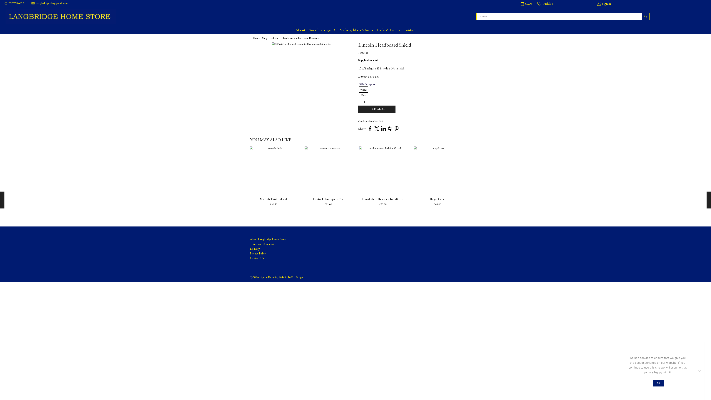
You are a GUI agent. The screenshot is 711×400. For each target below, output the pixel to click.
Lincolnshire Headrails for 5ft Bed (382, 199)
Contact (409, 29)
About (300, 29)
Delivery (255, 249)
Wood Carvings (320, 29)
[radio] (363, 89)
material (363, 84)
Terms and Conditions (263, 244)
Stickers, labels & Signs (356, 29)
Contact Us (257, 258)
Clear (363, 95)
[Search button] (645, 16)
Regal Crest (437, 199)
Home (256, 38)
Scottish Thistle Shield (273, 199)
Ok (658, 383)
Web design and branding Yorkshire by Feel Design (278, 277)
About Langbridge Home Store (268, 239)
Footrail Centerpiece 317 (328, 199)
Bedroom (274, 38)
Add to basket (378, 109)
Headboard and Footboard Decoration (301, 38)
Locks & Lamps (388, 29)
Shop (264, 38)
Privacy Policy (258, 253)
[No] (699, 371)
